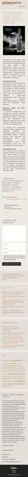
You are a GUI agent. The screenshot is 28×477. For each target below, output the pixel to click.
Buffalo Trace (11, 366)
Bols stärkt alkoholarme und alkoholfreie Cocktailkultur (10, 328)
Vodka (9, 384)
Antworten (7, 212)
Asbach (17, 360)
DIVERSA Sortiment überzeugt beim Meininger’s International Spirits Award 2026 (13, 302)
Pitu (18, 376)
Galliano (15, 371)
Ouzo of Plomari (13, 376)
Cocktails (8, 369)
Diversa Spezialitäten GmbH (7, 371)
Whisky (22, 384)
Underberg (19, 381)
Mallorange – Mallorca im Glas (10, 306)
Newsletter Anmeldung (8, 459)
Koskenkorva (13, 374)
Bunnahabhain (11, 368)
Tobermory (10, 381)
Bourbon (17, 363)
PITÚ (21, 376)
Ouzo (9, 376)
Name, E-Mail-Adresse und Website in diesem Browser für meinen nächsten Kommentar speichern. (14, 257)
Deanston (12, 369)
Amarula (10, 360)
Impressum (5, 457)
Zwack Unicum (9, 386)
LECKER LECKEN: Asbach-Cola (11, 296)
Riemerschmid (6, 378)
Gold (3, 374)
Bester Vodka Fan (12, 197)
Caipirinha (18, 368)
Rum (12, 378)
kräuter (22, 374)
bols (13, 363)
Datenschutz (5, 454)
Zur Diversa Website (8, 445)
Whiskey (15, 384)
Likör (3, 376)
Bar (3, 363)
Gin (18, 371)
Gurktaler (6, 374)
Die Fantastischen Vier (20, 369)
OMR (6, 376)
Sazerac (16, 378)
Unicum (4, 384)
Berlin (5, 363)
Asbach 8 (23, 360)
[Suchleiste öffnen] (19, 6)
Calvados (22, 368)
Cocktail (4, 369)
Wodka (4, 386)
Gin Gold (22, 371)
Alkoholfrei (5, 360)
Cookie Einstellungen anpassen (11, 461)
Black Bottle (8, 363)
